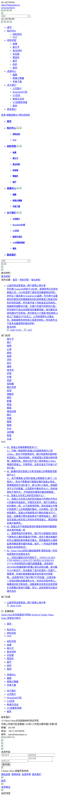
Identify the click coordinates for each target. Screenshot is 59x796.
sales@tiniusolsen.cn (10, 5)
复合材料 (17, 50)
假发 (9, 435)
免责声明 (26, 774)
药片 (9, 363)
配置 (9, 401)
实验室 (16, 54)
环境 (9, 373)
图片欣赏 (11, 387)
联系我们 (11, 255)
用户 (9, 342)
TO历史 (16, 95)
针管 (9, 377)
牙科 (9, 359)
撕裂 (9, 408)
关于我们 (11, 213)
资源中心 (11, 188)
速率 (9, 366)
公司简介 (17, 88)
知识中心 (11, 128)
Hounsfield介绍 (20, 92)
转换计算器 (18, 78)
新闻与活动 (18, 99)
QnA (15, 37)
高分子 (16, 47)
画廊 (15, 75)
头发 (9, 439)
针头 (9, 428)
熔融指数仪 (12, 115)
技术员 (10, 370)
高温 (9, 404)
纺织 (15, 64)
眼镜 (9, 421)
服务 (15, 106)
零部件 (16, 57)
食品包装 (11, 411)
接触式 (10, 394)
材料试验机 (24, 115)
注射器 (10, 432)
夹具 (3, 115)
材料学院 (11, 146)
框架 (9, 425)
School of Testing (39, 614)
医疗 (15, 61)
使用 (9, 346)
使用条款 (16, 774)
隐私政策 (5, 774)
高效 (9, 353)
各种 (9, 356)
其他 (15, 68)
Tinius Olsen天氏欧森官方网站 (16, 614)
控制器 (10, 384)
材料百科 (17, 34)
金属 (15, 44)
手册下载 (17, 81)
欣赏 (9, 390)
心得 (9, 349)
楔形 (9, 397)
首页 (9, 121)
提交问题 (6, 764)
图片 (9, 415)
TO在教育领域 (20, 102)
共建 (9, 418)
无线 (9, 380)
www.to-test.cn (8, 7)
